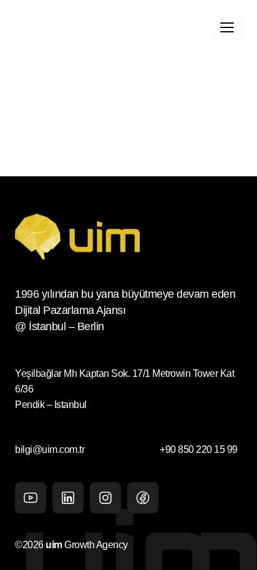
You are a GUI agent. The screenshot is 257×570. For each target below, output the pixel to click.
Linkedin (68, 497)
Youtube (30, 497)
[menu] (227, 26)
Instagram (105, 497)
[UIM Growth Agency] (94, 28)
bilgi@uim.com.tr (49, 449)
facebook (142, 497)
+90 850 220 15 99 (198, 449)
